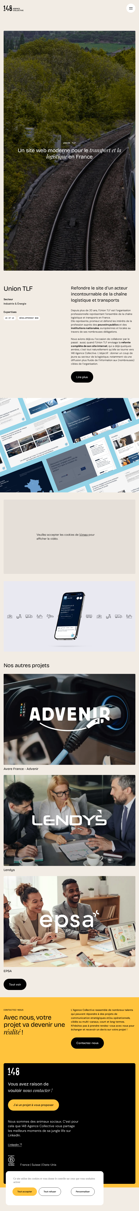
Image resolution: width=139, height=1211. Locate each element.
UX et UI (9, 318)
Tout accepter (24, 1191)
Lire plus (82, 377)
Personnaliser (83, 1191)
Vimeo (83, 534)
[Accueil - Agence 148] (14, 8)
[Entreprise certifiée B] (11, 1161)
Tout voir (15, 984)
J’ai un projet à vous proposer (33, 1105)
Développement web (28, 318)
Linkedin (13, 1144)
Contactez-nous (87, 1043)
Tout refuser (50, 1191)
